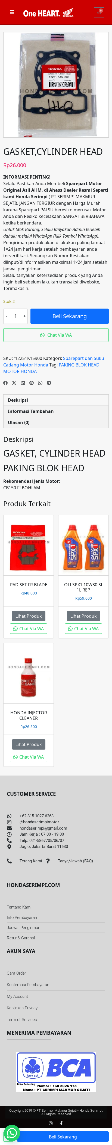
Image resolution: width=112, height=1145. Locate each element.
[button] (12, 1133)
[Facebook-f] (61, 1123)
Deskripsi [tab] (18, 400)
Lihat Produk (28, 616)
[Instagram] (51, 1123)
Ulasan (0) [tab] (18, 422)
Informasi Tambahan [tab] (31, 411)
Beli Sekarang (69, 316)
